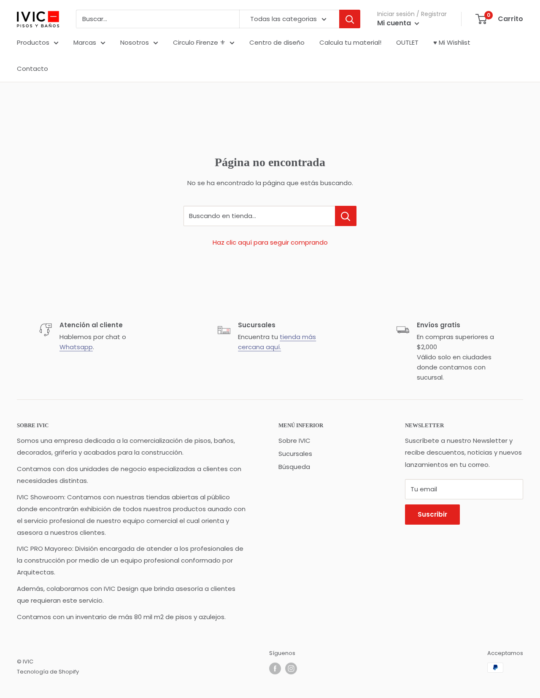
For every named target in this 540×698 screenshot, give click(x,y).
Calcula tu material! (350, 42)
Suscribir (432, 514)
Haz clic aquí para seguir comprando (270, 242)
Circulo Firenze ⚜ (199, 42)
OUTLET (407, 42)
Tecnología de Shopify (48, 672)
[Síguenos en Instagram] (291, 668)
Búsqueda (294, 466)
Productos (33, 42)
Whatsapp (76, 346)
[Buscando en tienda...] (345, 216)
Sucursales (295, 453)
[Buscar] (349, 19)
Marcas (84, 42)
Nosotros (134, 42)
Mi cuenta (395, 23)
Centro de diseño (277, 42)
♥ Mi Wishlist (451, 42)
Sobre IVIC (294, 440)
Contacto (32, 68)
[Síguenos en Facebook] (275, 668)
